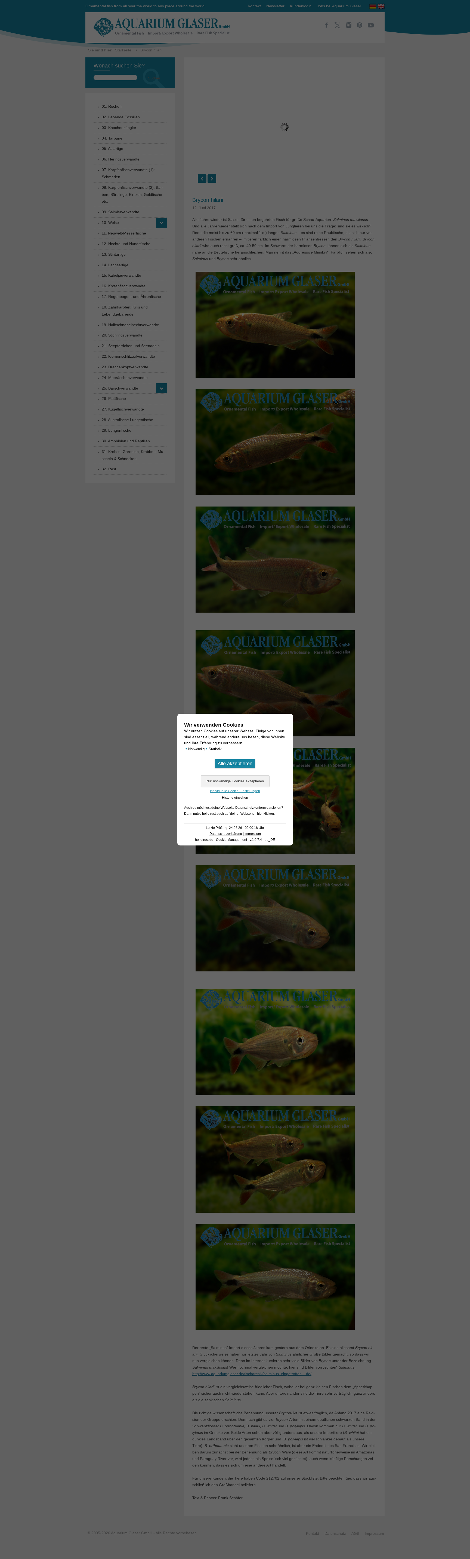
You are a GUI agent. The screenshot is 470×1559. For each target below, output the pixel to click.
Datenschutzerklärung (225, 834)
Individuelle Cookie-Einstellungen (235, 791)
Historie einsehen (235, 797)
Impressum (253, 834)
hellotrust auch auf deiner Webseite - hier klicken (238, 814)
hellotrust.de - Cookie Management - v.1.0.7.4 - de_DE (235, 840)
